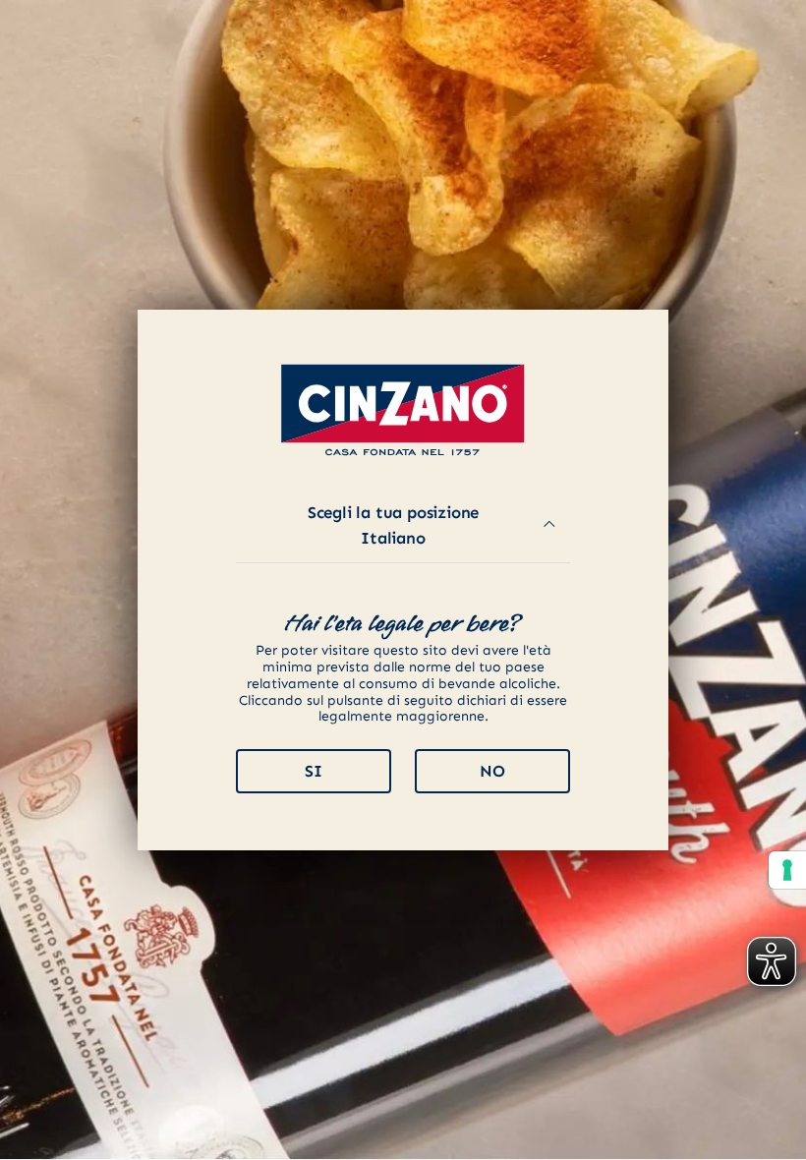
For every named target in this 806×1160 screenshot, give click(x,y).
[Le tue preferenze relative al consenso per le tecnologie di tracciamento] (787, 870)
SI (313, 771)
